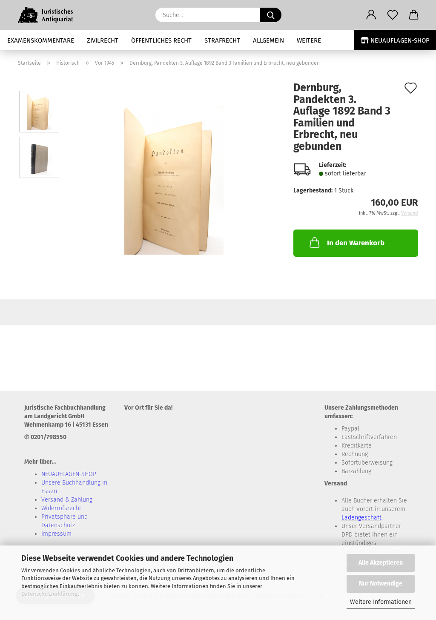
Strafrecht (222, 40)
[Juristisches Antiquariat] (50, 15)
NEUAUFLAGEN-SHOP (399, 40)
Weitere (309, 40)
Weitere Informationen (381, 602)
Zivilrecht (102, 40)
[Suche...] (270, 15)
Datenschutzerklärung (49, 594)
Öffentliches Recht (161, 40)
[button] (371, 15)
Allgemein (268, 40)
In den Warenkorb (355, 242)
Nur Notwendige (380, 583)
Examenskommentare (40, 40)
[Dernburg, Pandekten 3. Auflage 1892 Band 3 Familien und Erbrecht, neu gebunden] (174, 180)
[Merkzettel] (392, 15)
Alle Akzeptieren (381, 562)
